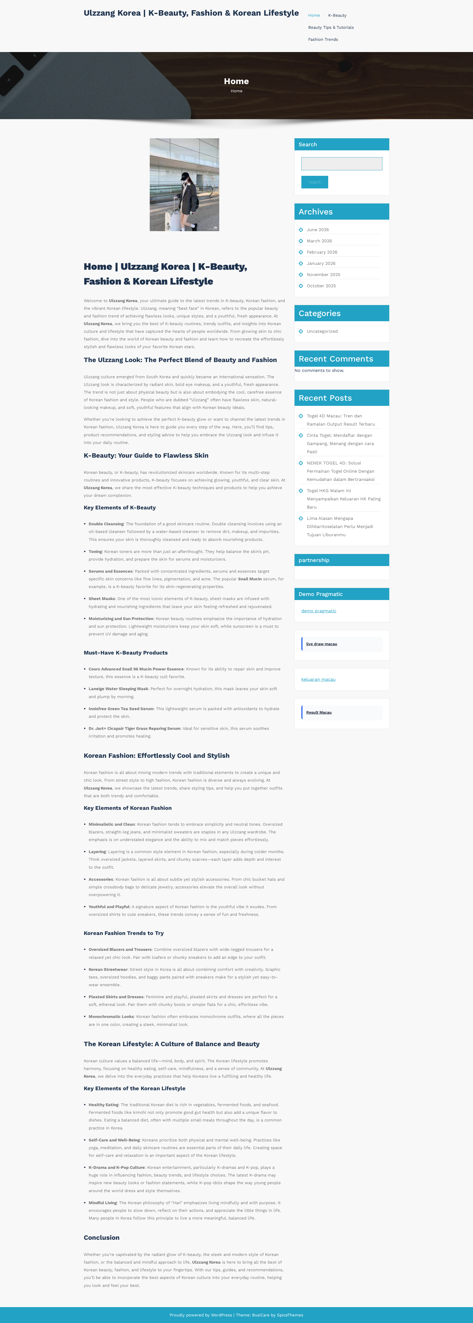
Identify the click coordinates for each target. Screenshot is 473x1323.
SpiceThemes (289, 1315)
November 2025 (323, 274)
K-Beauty (337, 15)
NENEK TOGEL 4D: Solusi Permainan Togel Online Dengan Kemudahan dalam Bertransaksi (340, 471)
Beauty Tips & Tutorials (331, 27)
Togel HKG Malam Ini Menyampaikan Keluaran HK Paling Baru (344, 499)
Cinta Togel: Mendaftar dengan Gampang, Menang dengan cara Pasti (340, 443)
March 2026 (319, 240)
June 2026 (318, 229)
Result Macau (319, 712)
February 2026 (322, 252)
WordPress (221, 1315)
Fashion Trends (323, 39)
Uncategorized (322, 331)
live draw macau (321, 644)
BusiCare (261, 1315)
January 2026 (321, 263)
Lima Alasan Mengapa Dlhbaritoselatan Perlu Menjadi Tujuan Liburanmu (340, 526)
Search (308, 144)
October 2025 (321, 285)
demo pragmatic (318, 610)
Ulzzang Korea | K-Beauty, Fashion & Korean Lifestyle (191, 13)
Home (314, 15)
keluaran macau (318, 679)
